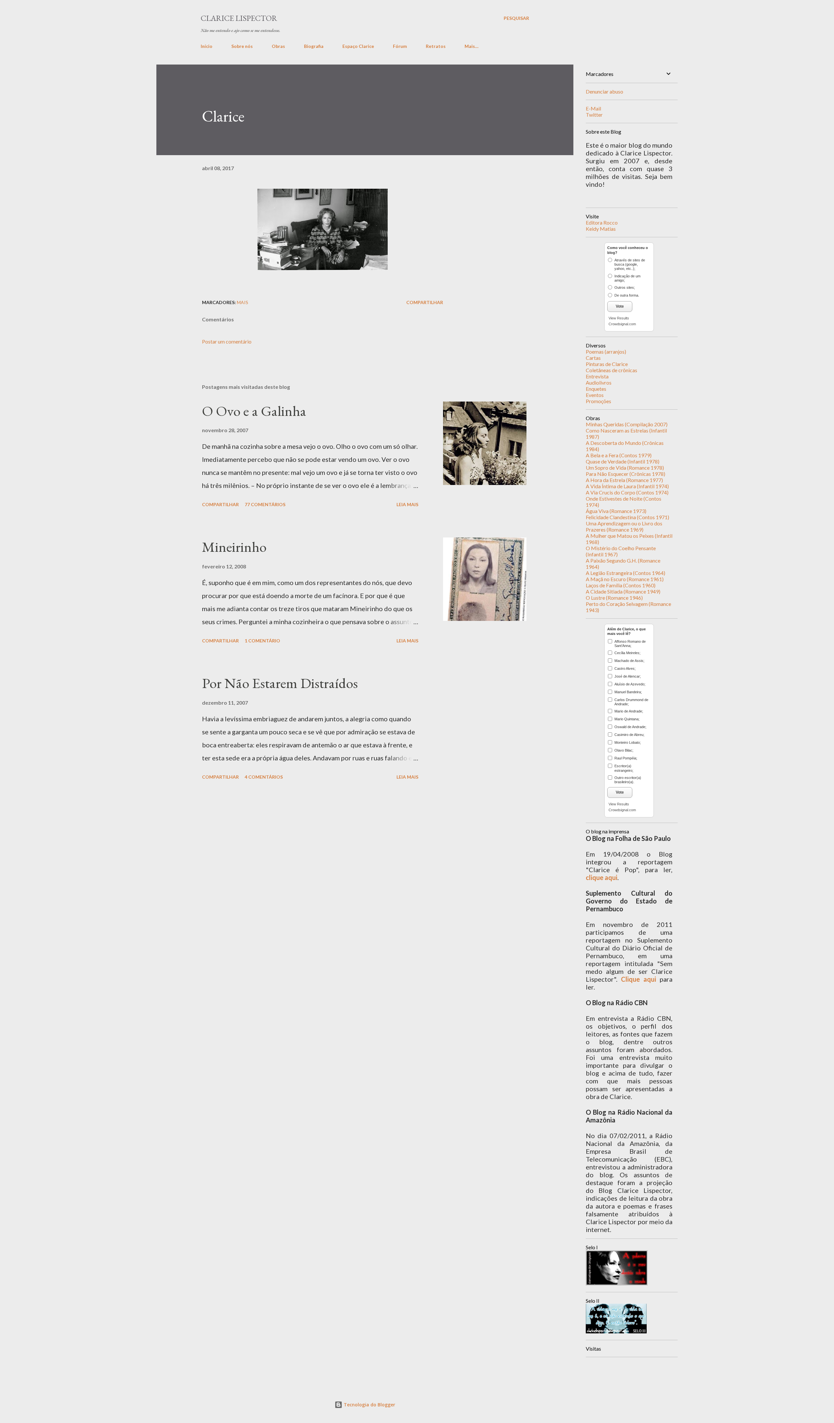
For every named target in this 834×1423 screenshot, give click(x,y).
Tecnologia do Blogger (368, 1404)
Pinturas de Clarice (607, 364)
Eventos (595, 395)
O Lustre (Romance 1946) (614, 597)
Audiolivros (598, 382)
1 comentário (262, 640)
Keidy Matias (601, 229)
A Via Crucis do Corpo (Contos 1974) (627, 492)
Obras (278, 46)
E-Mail (593, 108)
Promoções (598, 401)
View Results (619, 318)
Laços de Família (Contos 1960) (620, 585)
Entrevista (597, 376)
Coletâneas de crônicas (611, 370)
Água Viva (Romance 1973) (616, 511)
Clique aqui (638, 979)
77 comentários (265, 504)
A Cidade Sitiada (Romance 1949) (623, 591)
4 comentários (264, 777)
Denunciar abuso (604, 91)
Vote (620, 306)
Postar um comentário (227, 341)
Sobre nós (242, 46)
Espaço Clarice (358, 46)
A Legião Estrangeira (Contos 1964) (625, 573)
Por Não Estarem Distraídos (280, 683)
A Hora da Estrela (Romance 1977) (624, 480)
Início (206, 46)
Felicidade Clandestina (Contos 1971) (627, 517)
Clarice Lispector (239, 18)
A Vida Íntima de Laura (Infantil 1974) (627, 486)
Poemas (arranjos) (606, 351)
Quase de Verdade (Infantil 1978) (622, 461)
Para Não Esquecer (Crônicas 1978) (625, 474)
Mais (242, 302)
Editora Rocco (602, 222)
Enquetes (596, 389)
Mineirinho (234, 546)
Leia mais (407, 504)
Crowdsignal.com (622, 324)
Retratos (436, 46)
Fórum (400, 46)
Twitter (594, 114)
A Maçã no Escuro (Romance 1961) (625, 579)
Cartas (593, 358)
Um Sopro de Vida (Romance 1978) (625, 467)
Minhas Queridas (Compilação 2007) (627, 424)
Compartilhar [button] (424, 302)
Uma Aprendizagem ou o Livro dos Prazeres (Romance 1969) (624, 526)
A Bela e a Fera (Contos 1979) (619, 455)
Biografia (314, 46)
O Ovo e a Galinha (254, 411)
